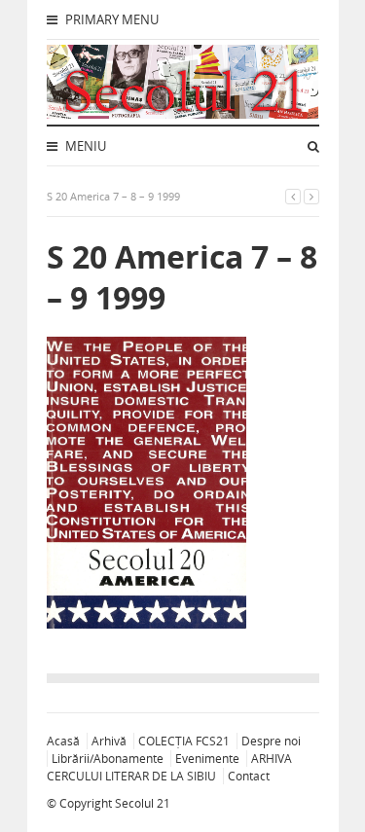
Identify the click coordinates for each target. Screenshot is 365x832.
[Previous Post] (293, 196)
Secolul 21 (142, 803)
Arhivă (109, 741)
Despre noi (271, 741)
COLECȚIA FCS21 (184, 741)
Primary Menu (110, 19)
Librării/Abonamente (108, 758)
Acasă (63, 741)
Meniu (84, 146)
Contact (249, 776)
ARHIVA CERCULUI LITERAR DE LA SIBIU (169, 767)
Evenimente (207, 758)
